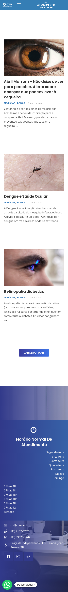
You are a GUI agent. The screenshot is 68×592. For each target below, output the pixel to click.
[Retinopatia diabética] (34, 267)
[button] (19, 5)
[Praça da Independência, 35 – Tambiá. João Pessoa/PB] (7, 545)
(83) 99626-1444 (20, 537)
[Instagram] (18, 556)
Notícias (9, 103)
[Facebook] (8, 556)
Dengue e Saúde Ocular (26, 196)
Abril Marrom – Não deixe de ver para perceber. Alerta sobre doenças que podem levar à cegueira (33, 89)
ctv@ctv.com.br (20, 525)
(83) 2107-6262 (20, 531)
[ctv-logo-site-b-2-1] (7, 5)
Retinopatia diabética (24, 291)
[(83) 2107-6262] (7, 531)
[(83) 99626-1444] (7, 537)
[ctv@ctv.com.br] (7, 525)
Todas (21, 103)
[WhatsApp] (28, 556)
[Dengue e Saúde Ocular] (34, 172)
